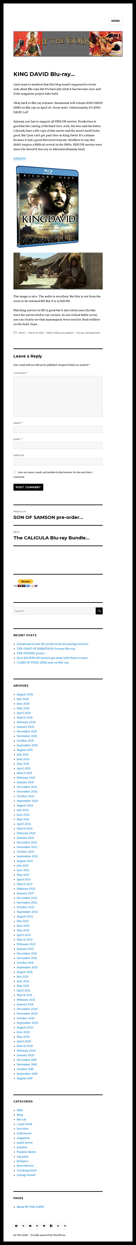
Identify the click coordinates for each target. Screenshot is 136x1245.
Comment (21, 373)
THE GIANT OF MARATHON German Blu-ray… (47, 648)
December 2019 (27, 1059)
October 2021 (25, 962)
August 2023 (25, 861)
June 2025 (23, 759)
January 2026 (25, 726)
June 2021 (23, 981)
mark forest (25, 1142)
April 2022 (24, 935)
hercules (23, 1128)
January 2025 (25, 782)
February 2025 (26, 777)
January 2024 (25, 837)
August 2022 (25, 916)
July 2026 (23, 699)
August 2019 (25, 1078)
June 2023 (23, 870)
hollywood (58, 332)
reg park (22, 1156)
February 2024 (26, 833)
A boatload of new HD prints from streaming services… (53, 644)
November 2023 (27, 847)
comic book (24, 1124)
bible (49, 332)
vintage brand (26, 1175)
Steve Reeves (25, 1165)
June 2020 (23, 1032)
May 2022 (23, 930)
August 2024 (25, 805)
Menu (115, 20)
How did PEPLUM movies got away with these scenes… (53, 658)
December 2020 (27, 1009)
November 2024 (27, 791)
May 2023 (23, 874)
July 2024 (23, 810)
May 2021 (23, 985)
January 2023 (25, 893)
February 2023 (26, 888)
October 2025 (25, 740)
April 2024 (24, 824)
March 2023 (24, 884)
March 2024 (25, 828)
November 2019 (27, 1064)
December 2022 (27, 898)
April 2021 (23, 990)
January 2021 (25, 1004)
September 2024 (27, 800)
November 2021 (27, 958)
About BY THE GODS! (30, 1206)
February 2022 (26, 944)
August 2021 (25, 972)
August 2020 (25, 1027)
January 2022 (25, 948)
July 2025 (23, 754)
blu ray (80, 332)
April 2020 (24, 1041)
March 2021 (24, 995)
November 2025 (27, 736)
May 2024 (23, 819)
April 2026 (24, 713)
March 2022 (25, 939)
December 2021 (27, 953)
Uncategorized (26, 1170)
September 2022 (27, 911)
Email (18, 439)
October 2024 (25, 796)
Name (18, 423)
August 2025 (25, 750)
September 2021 (27, 967)
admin (22, 332)
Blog (20, 1114)
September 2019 (27, 1073)
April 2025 (24, 768)
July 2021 (22, 976)
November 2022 (27, 902)
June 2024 (23, 814)
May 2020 (23, 1036)
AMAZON (19, 158)
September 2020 (27, 1022)
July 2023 (23, 865)
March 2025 (24, 773)
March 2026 (25, 717)
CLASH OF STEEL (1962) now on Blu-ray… (43, 662)
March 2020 (25, 1046)
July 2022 (23, 921)
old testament (92, 332)
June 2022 (23, 925)
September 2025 (27, 745)
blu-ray (21, 1119)
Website (18, 455)
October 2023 (25, 851)
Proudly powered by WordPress (48, 1235)
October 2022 (25, 907)
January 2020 (25, 1055)
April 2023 (24, 879)
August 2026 (25, 694)
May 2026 (23, 708)
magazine (23, 1138)
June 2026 (23, 703)
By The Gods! (20, 1235)
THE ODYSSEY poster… (31, 653)
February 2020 (26, 1050)
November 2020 (27, 1013)
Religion (22, 1161)
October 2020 (25, 1018)
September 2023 (27, 856)
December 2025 (27, 731)
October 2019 (25, 1069)
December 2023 (27, 842)
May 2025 (23, 763)
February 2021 (26, 999)
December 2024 (27, 787)
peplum (69, 332)
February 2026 (26, 722)
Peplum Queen (26, 1151)
